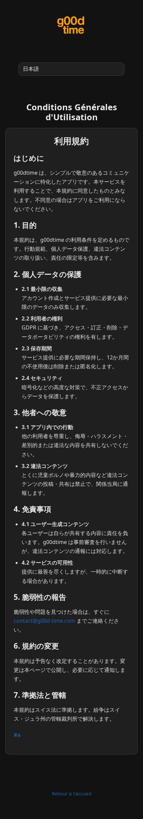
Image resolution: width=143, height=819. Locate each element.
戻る (17, 735)
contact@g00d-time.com (44, 620)
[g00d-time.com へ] (71, 25)
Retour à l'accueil (71, 793)
